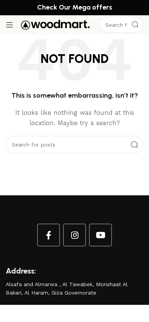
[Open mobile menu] (9, 24)
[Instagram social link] (74, 235)
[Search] (135, 25)
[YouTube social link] (100, 235)
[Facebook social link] (48, 235)
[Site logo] (55, 24)
